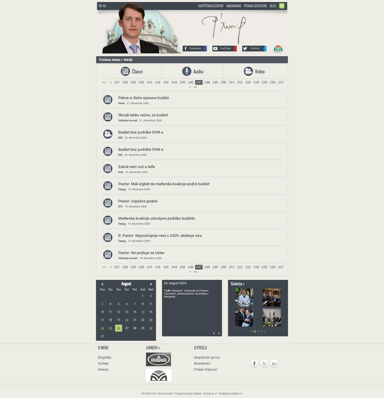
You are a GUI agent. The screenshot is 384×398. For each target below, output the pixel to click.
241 (149, 82)
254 (256, 82)
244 (174, 82)
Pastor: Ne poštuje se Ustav (141, 253)
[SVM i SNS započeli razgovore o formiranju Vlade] (272, 318)
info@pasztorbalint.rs (230, 393)
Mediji (128, 60)
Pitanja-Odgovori (255, 6)
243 (166, 82)
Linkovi (152, 348)
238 (125, 82)
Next (218, 333)
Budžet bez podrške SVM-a (140, 132)
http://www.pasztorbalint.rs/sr (129, 12)
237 (117, 82)
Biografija (104, 357)
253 (248, 82)
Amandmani (233, 6)
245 (182, 82)
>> (195, 87)
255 (264, 82)
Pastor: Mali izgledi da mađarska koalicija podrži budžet (163, 184)
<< (104, 82)
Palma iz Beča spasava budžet (143, 98)
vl (216, 393)
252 (240, 82)
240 (141, 82)
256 (272, 82)
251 (231, 82)
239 (133, 82)
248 (207, 82)
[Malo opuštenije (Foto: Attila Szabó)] (244, 297)
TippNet (197, 393)
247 (199, 82)
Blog (273, 6)
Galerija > (238, 283)
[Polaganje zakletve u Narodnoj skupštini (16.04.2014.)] (272, 297)
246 (190, 82)
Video (259, 71)
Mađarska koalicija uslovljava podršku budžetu (156, 218)
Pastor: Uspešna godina (137, 201)
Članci (136, 71)
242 (158, 82)
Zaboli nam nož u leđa (136, 167)
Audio (197, 71)
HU (104, 6)
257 (281, 82)
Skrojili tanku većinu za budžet (143, 115)
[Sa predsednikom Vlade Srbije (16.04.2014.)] (244, 318)
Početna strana (109, 60)
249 (215, 82)
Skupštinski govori (210, 6)
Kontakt (103, 363)
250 (223, 82)
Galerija (103, 369)
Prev (213, 333)
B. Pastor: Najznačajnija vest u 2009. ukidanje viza (160, 235)
